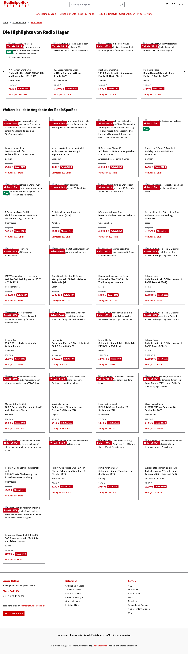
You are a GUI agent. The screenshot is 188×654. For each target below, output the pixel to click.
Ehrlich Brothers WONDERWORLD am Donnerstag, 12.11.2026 (26, 75)
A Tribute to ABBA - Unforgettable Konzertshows (116, 153)
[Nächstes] (184, 70)
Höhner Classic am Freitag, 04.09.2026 (159, 217)
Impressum (133, 589)
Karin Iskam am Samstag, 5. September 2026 (66, 153)
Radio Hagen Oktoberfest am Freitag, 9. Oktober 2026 (158, 75)
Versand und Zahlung (138, 605)
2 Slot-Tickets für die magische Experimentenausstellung (21, 476)
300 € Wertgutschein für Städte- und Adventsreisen (22, 540)
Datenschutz (134, 593)
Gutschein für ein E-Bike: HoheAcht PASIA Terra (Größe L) (163, 281)
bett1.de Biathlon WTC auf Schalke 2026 (67, 75)
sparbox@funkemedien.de (33, 605)
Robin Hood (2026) (61, 215)
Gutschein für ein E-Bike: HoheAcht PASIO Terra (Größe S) (70, 345)
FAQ (130, 612)
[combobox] (94, 4)
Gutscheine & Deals (74, 585)
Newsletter (133, 601)
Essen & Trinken (73, 593)
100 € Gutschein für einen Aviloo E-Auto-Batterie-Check (115, 75)
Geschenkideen (72, 601)
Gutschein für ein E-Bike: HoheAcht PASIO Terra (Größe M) (117, 345)
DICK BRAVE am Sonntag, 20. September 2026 (113, 409)
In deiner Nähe (72, 605)
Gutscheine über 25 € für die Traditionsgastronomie (113, 281)
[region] (94, 71)
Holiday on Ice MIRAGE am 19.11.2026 (159, 153)
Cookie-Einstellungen (94, 635)
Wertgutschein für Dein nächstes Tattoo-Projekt (69, 281)
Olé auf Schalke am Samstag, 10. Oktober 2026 (68, 473)
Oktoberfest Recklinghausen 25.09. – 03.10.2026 (23, 281)
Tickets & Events (73, 589)
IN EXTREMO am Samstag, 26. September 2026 (160, 409)
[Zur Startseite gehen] (16, 4)
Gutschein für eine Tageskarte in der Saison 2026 (115, 473)
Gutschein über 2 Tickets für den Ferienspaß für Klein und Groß (162, 473)
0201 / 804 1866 (11, 591)
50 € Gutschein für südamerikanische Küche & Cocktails (19, 153)
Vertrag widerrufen (14, 613)
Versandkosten (100, 645)
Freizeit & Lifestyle (74, 597)
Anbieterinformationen (139, 609)
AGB (130, 585)
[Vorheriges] (3, 70)
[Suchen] (121, 4)
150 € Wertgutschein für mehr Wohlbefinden (21, 345)
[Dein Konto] (167, 4)
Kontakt (131, 597)
